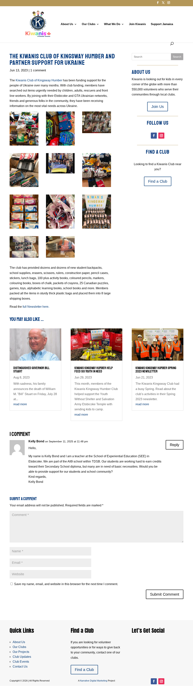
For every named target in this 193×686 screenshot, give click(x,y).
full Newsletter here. (36, 306)
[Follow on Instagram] (161, 136)
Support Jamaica (162, 24)
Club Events (21, 661)
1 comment (38, 70)
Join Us (157, 107)
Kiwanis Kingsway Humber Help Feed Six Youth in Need (93, 369)
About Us (67, 24)
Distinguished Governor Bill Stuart (31, 369)
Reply (174, 445)
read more (20, 404)
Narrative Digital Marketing (93, 680)
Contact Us (20, 666)
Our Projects (21, 651)
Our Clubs (88, 24)
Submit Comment (164, 594)
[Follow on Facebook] (154, 136)
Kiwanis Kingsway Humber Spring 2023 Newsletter (156, 369)
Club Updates (22, 656)
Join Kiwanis (137, 24)
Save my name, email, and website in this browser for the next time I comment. (66, 584)
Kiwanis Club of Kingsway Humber (39, 80)
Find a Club (157, 181)
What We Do (112, 24)
